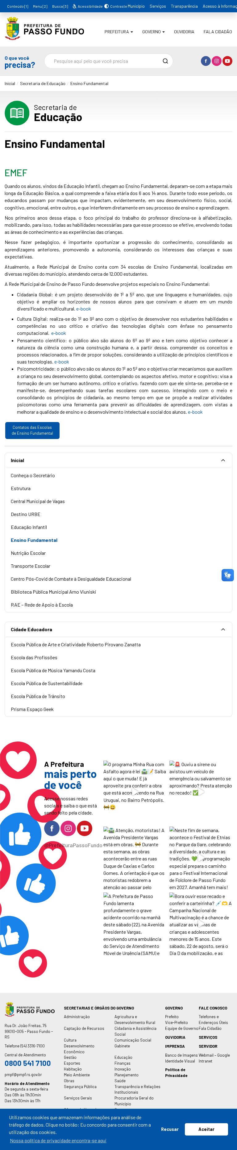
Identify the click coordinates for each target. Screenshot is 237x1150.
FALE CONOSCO (213, 1008)
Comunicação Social (132, 1040)
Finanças (122, 1063)
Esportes (72, 1063)
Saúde (120, 1080)
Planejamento (126, 1074)
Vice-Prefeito (176, 1022)
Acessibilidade (90, 6)
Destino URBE (25, 514)
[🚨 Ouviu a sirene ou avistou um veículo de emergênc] (200, 792)
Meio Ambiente (77, 1074)
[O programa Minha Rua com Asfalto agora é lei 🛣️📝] (134, 792)
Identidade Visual (180, 1061)
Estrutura (21, 488)
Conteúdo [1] (17, 6)
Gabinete (122, 1045)
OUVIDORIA (175, 1037)
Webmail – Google (214, 1055)
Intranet (205, 1061)
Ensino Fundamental (89, 83)
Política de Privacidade (176, 1072)
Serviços (158, 6)
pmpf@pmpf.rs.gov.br (23, 1074)
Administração (77, 1016)
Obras (69, 1080)
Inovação (122, 1069)
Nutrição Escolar (28, 553)
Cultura (70, 1040)
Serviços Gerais (78, 1097)
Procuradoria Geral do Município (134, 1100)
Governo (152, 31)
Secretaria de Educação (42, 83)
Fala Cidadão (218, 31)
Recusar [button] (170, 1129)
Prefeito (172, 1016)
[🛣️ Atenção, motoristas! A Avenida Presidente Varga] (134, 858)
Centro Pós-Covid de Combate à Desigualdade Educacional (71, 579)
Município (136, 6)
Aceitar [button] (206, 1129)
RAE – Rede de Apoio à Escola (42, 605)
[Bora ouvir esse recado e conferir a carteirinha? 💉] (200, 923)
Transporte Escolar (30, 566)
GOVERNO (174, 1008)
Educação (123, 1057)
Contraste (117, 6)
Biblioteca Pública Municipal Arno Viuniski (53, 592)
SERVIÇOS (208, 1037)
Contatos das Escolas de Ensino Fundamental (32, 430)
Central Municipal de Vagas (38, 501)
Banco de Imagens (181, 1055)
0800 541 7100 (28, 1063)
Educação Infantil (29, 527)
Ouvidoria (184, 31)
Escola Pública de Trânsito (38, 696)
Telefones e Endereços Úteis (213, 1019)
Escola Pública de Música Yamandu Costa (53, 670)
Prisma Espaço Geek (32, 709)
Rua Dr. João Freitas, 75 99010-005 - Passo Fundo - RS (29, 1031)
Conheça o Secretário (33, 475)
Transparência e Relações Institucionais (137, 1089)
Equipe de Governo (181, 1028)
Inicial (10, 83)
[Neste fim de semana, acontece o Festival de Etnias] (200, 858)
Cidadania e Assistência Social (135, 1031)
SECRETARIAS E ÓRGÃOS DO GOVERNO (99, 1008)
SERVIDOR (208, 1046)
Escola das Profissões (34, 657)
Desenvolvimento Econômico (79, 1048)
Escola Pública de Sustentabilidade (46, 683)
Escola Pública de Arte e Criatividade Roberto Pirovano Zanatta (76, 644)
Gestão (70, 1057)
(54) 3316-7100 (32, 1045)
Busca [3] (60, 6)
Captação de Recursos (84, 1028)
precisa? (20, 62)
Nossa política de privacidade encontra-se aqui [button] (58, 1140)
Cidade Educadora (31, 629)
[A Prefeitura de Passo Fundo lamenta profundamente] (134, 923)
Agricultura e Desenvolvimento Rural (134, 1019)
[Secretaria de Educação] (44, 35)
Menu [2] (40, 6)
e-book (83, 308)
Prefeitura (117, 31)
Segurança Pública (80, 1086)
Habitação (73, 1069)
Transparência (184, 6)
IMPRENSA (175, 1046)
